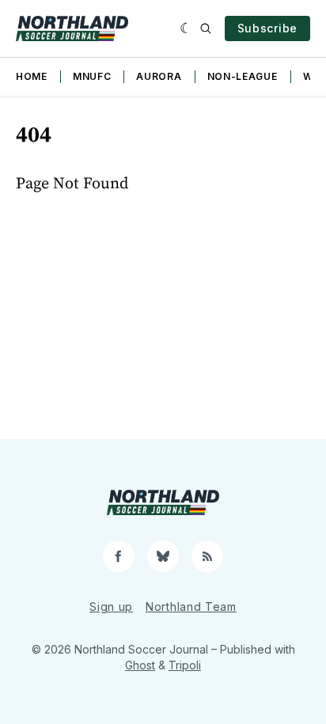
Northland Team (191, 606)
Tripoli (185, 665)
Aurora (158, 76)
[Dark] (186, 28)
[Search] (205, 28)
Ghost (140, 665)
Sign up (111, 606)
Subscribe (267, 28)
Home (31, 76)
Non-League (242, 76)
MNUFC (92, 76)
